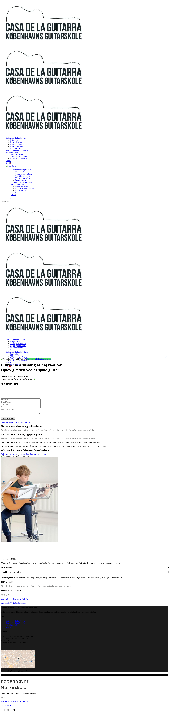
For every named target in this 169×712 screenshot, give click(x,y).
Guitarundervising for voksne (16, 623)
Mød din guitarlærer (13, 625)
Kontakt (8, 627)
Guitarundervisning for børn (16, 621)
